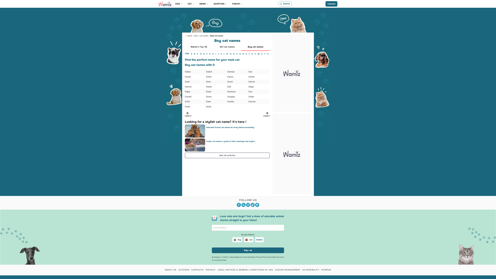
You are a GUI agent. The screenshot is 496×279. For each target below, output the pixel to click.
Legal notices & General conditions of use (245, 270)
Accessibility (310, 270)
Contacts (197, 270)
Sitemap (326, 270)
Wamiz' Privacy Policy (258, 257)
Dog (239, 240)
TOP (187, 53)
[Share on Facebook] (239, 205)
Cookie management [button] (287, 270)
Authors (184, 270)
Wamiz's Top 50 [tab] (199, 46)
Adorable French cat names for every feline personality (230, 127)
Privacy (211, 270)
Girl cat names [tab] (227, 46)
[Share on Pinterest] (257, 205)
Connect (331, 4)
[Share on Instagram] (248, 205)
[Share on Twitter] (243, 205)
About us (170, 270)
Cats (196, 36)
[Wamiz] (165, 4)
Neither (259, 240)
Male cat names (216, 36)
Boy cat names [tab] (255, 46)
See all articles (227, 155)
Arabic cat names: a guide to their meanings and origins (230, 141)
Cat (250, 240)
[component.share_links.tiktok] (253, 205)
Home (189, 36)
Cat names (204, 36)
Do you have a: (248, 234)
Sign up (248, 250)
